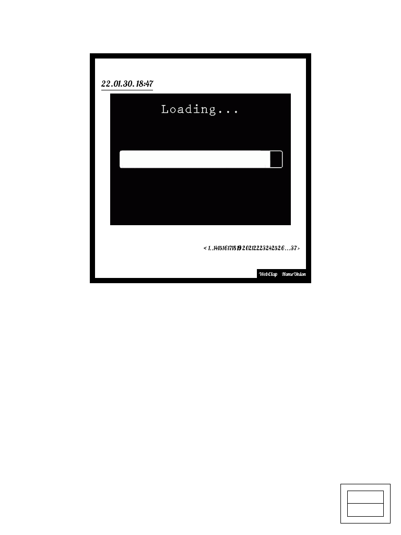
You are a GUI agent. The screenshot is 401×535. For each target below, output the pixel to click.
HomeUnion (294, 274)
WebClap (268, 274)
